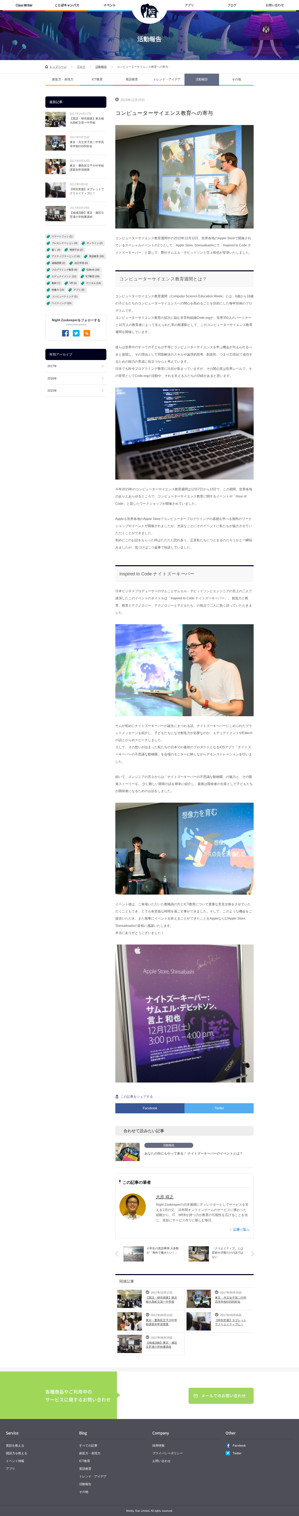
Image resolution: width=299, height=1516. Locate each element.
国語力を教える (16, 1453)
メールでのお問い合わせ (223, 1395)
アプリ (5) (78, 289)
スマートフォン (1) (62, 236)
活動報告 (101, 66)
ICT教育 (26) (92, 276)
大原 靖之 (165, 1197)
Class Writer (24, 5)
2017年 (52, 366)
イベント (110, 5)
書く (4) (56, 249)
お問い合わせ (275, 5)
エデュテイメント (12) (64, 276)
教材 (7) (56, 283)
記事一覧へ (241, 1229)
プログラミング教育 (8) (64, 269)
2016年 (52, 378)
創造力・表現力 (62, 79)
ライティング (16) (61, 303)
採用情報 (158, 1445)
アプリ (189, 5)
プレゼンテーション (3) (64, 243)
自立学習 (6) (81, 263)
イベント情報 (15, 1461)
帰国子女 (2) (76, 249)
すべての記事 (88, 1445)
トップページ (58, 66)
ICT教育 (97, 79)
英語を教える (15, 1445)
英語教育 (132, 79)
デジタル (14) (93, 283)
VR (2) (73, 283)
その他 (236, 79)
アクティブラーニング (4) (66, 256)
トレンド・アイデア (167, 79)
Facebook (150, 1108)
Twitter (219, 1108)
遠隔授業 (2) (58, 263)
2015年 (52, 390)
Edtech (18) (93, 269)
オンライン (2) (95, 243)
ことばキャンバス (67, 5)
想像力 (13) (58, 289)
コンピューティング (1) (64, 296)
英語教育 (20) (96, 256)
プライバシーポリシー (167, 1453)
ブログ (232, 5)
